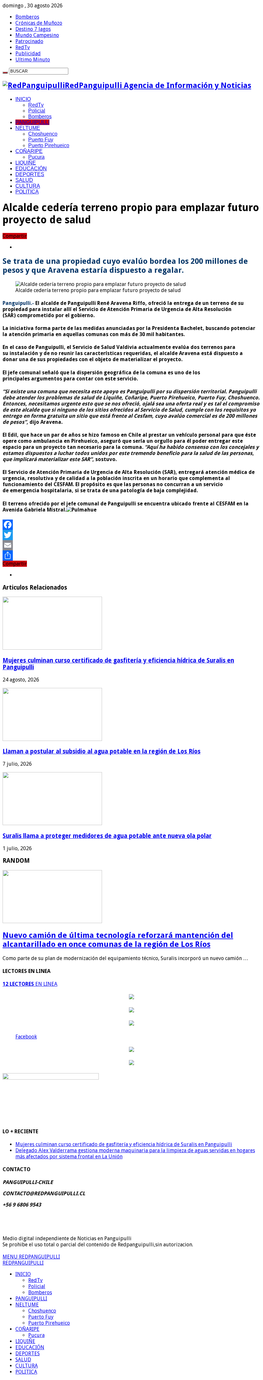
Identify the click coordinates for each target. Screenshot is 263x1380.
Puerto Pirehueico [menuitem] (49, 1323)
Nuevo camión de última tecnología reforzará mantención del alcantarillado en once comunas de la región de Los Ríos (118, 940)
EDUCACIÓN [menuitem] (29, 1347)
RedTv (22, 47)
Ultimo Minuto (32, 60)
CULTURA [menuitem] (26, 1366)
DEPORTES (29, 174)
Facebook (26, 1037)
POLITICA (27, 191)
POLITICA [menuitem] (26, 1372)
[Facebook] (131, 525)
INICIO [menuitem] (23, 1274)
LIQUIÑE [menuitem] (25, 1341)
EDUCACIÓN (31, 168)
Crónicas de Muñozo (38, 23)
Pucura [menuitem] (36, 1335)
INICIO (23, 99)
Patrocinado (29, 41)
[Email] (131, 545)
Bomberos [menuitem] (40, 1292)
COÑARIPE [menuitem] (27, 1329)
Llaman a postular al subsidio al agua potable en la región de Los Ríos (101, 751)
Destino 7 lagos (33, 29)
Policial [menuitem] (36, 1286)
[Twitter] (131, 535)
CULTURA (27, 186)
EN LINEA (30, 984)
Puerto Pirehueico (48, 145)
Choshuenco (42, 134)
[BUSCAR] (5, 73)
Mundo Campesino (37, 35)
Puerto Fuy (40, 139)
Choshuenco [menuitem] (42, 1311)
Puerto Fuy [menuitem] (41, 1317)
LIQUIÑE (25, 162)
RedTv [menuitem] (35, 1280)
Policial (36, 110)
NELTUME (27, 128)
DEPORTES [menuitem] (27, 1353)
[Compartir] (131, 555)
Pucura (36, 157)
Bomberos (27, 17)
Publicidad (28, 53)
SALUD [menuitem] (23, 1360)
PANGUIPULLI (32, 122)
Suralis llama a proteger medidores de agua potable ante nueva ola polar (107, 835)
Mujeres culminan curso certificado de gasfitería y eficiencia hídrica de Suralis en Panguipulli (123, 1144)
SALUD (24, 180)
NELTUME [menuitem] (27, 1305)
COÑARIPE (29, 151)
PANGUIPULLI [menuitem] (31, 1298)
